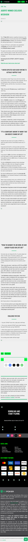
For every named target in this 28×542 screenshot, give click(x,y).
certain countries (14, 503)
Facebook (12, 397)
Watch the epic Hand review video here (10, 63)
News (2, 353)
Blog (5, 6)
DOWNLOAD (23, 1)
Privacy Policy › (5, 450)
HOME (2, 6)
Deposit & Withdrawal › (6, 451)
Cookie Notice (4, 540)
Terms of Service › (18, 450)
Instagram (7, 397)
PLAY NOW (19, 1)
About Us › (17, 447)
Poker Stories (7, 353)
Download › (4, 447)
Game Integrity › (18, 448)
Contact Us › (4, 448)
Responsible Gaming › (19, 451)
